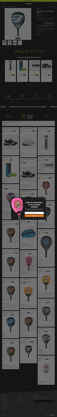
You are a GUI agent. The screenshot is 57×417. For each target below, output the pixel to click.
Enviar (34, 215)
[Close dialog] (45, 198)
